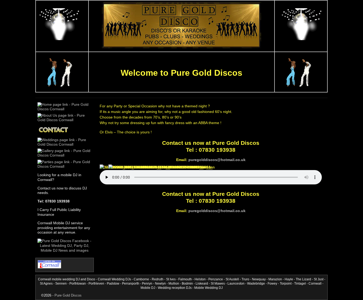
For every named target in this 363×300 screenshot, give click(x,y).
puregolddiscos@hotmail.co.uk (217, 160)
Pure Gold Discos (68, 295)
